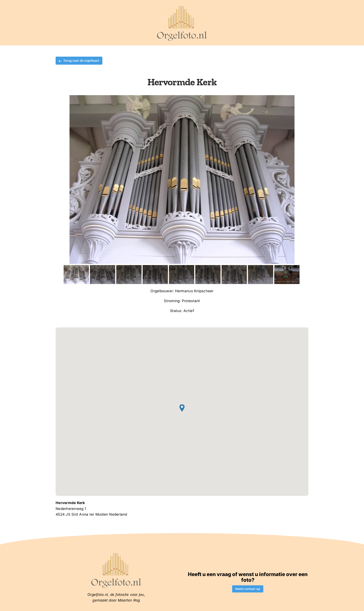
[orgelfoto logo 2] (182, 7)
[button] (182, 408)
